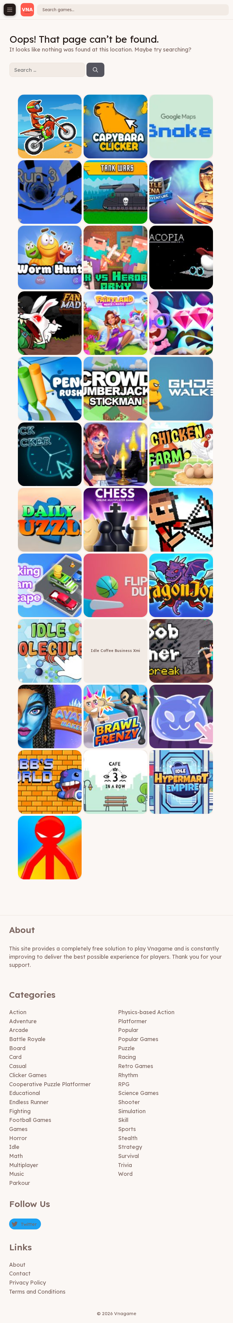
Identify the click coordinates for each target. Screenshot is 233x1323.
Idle (14, 1146)
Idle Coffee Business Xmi (115, 650)
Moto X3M (50, 154)
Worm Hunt (49, 285)
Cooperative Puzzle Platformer (50, 1084)
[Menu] (10, 10)
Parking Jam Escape (50, 612)
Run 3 (50, 219)
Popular (128, 1030)
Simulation (132, 1111)
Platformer (132, 1021)
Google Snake (181, 154)
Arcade (18, 1030)
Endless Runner (29, 1102)
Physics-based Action (146, 1012)
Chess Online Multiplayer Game (115, 547)
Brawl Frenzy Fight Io (115, 744)
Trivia (125, 1165)
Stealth (127, 1138)
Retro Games (135, 1066)
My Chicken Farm (181, 481)
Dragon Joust (181, 612)
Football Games (30, 1119)
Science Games (138, 1093)
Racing (127, 1056)
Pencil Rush (50, 416)
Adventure (23, 1021)
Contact (20, 1273)
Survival (128, 1156)
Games (18, 1129)
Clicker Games (28, 1075)
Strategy (130, 1146)
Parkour (19, 1182)
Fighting (20, 1111)
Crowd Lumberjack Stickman (115, 416)
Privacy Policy (27, 1282)
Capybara (115, 154)
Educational (24, 1093)
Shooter (129, 1102)
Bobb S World (49, 809)
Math (16, 1156)
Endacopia (181, 285)
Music (16, 1173)
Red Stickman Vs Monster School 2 (49, 873)
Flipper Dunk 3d (115, 612)
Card (15, 1056)
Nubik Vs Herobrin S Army (115, 285)
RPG (124, 1084)
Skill (123, 1119)
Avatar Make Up (50, 744)
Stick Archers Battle (181, 547)
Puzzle (126, 1048)
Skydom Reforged (181, 350)
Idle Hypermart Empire (181, 809)
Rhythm (128, 1075)
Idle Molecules (50, 678)
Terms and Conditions (37, 1291)
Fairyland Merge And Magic (115, 350)
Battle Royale (27, 1039)
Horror (18, 1138)
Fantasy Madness (50, 350)
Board (17, 1048)
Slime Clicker (181, 744)
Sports (127, 1129)
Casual (17, 1066)
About (17, 1264)
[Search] (95, 70)
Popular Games (138, 1039)
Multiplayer (23, 1165)
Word (125, 1173)
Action (17, 1012)
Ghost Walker (181, 416)
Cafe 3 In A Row (115, 809)
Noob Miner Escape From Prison (181, 678)
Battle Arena (181, 219)
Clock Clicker (50, 481)
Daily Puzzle (50, 547)
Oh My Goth (115, 481)
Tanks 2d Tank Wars (115, 219)
